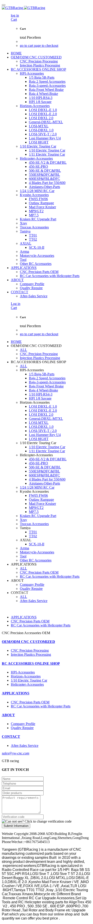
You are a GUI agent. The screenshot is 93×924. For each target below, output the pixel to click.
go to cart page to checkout (39, 45)
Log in (15, 304)
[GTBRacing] (46, 8)
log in (15, 15)
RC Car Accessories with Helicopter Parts (40, 625)
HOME (16, 53)
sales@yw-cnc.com (15, 753)
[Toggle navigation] (3, 5)
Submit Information (16, 826)
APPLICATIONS (24, 617)
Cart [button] (14, 19)
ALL (23, 350)
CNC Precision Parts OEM (30, 621)
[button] (37, 821)
